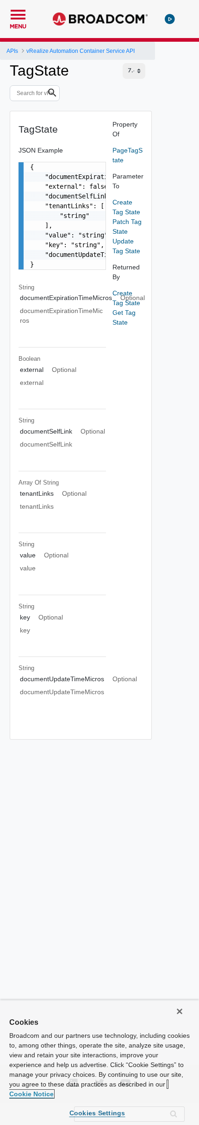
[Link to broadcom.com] (100, 19)
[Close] (179, 1011)
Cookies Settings (97, 1113)
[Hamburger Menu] (18, 13)
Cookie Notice (31, 1094)
